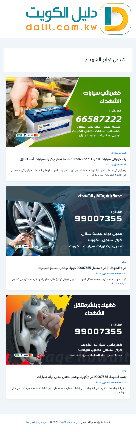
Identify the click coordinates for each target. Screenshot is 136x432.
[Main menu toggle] (7, 19)
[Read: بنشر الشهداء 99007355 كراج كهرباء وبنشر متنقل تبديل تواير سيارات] (68, 329)
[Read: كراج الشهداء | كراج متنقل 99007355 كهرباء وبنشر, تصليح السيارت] (68, 220)
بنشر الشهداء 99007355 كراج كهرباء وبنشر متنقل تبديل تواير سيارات (81, 376)
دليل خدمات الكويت (69, 422)
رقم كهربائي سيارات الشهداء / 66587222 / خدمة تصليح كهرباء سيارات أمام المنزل (73, 159)
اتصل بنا (30, 422)
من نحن (42, 422)
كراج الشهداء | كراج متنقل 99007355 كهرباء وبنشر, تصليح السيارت (82, 267)
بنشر (124, 261)
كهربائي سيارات (118, 152)
